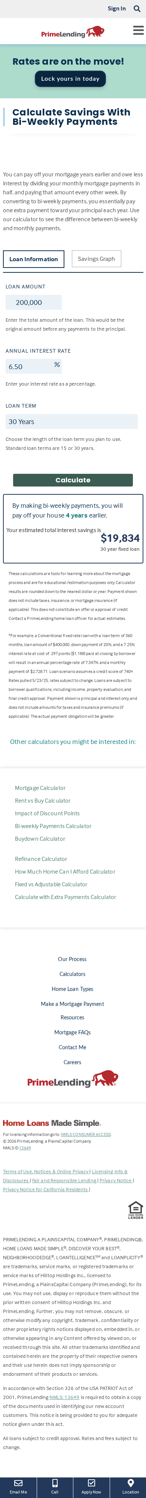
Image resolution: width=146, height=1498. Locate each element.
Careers (72, 1062)
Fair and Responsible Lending (64, 1180)
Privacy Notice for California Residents (46, 1189)
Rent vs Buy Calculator (42, 800)
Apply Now (93, 1492)
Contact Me (72, 1047)
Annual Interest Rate (38, 350)
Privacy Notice (116, 1180)
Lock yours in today (70, 79)
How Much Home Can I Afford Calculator (65, 871)
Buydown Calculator (40, 838)
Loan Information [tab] (33, 259)
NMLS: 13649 (64, 1397)
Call (54, 1492)
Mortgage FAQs (72, 1032)
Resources (73, 1017)
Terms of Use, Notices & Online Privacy (46, 1171)
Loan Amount (26, 286)
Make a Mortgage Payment (72, 1004)
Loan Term (21, 405)
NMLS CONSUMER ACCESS (86, 1134)
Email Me (18, 1492)
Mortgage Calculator (40, 787)
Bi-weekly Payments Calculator (53, 826)
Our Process (72, 959)
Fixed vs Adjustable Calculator (51, 884)
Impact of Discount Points (47, 813)
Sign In (117, 8)
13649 (25, 1147)
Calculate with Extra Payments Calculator (65, 897)
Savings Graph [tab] (96, 259)
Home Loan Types (73, 989)
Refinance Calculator (41, 858)
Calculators (72, 974)
